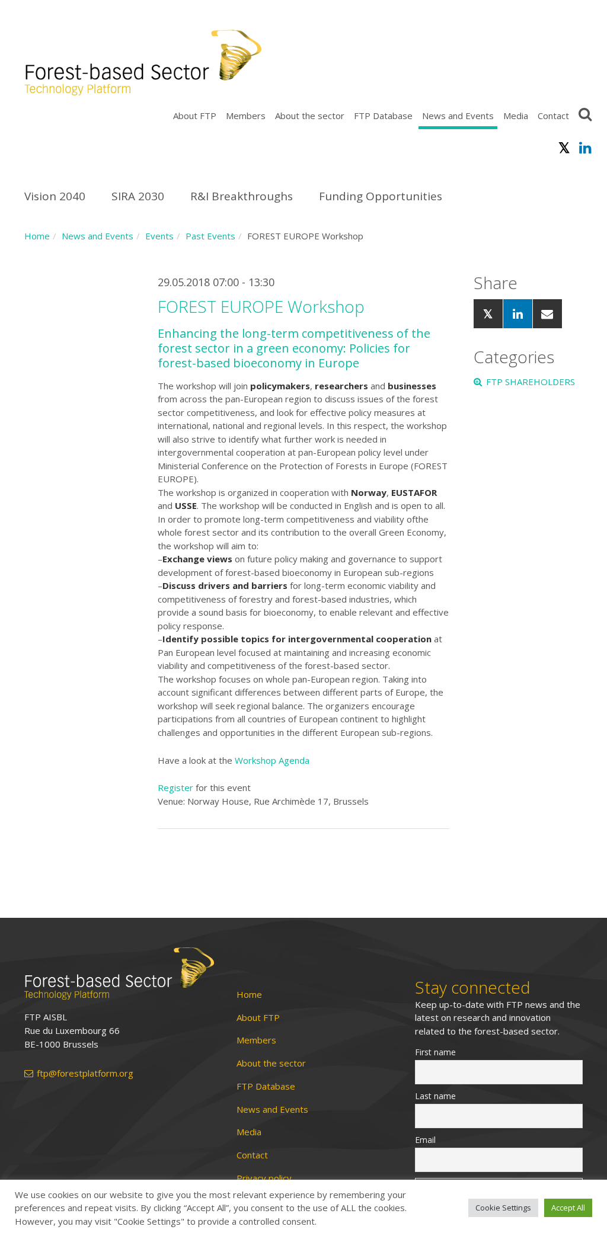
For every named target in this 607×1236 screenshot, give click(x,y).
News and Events (458, 115)
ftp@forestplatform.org (85, 1073)
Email (425, 1139)
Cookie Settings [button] (503, 1207)
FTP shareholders (530, 382)
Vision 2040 (54, 196)
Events (159, 236)
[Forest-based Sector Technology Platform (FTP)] (119, 973)
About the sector (309, 115)
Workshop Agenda (272, 760)
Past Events (210, 236)
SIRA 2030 (137, 196)
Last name (435, 1095)
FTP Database (383, 115)
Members (246, 115)
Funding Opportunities (380, 196)
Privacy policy (264, 1178)
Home (37, 236)
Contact (553, 115)
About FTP (194, 115)
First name (435, 1052)
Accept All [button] (568, 1207)
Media (515, 115)
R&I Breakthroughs (241, 196)
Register (177, 787)
